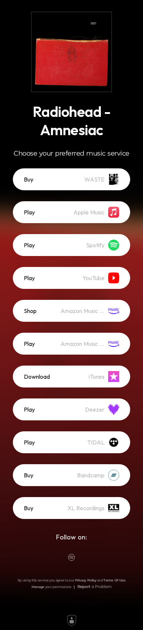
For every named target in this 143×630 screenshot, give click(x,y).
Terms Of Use (114, 580)
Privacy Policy (85, 580)
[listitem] (71, 179)
